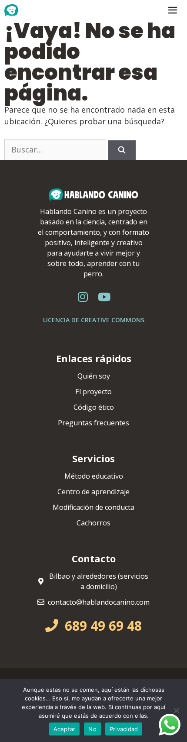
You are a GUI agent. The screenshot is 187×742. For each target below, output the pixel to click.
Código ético (93, 407)
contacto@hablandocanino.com (99, 602)
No (92, 729)
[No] (176, 710)
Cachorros (93, 523)
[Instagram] (83, 297)
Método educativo (93, 476)
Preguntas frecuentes (93, 423)
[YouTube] (104, 297)
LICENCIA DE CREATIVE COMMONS (93, 320)
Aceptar (64, 729)
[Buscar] (122, 150)
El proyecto (93, 391)
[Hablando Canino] (24, 10)
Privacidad (124, 729)
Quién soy (93, 376)
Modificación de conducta (93, 507)
